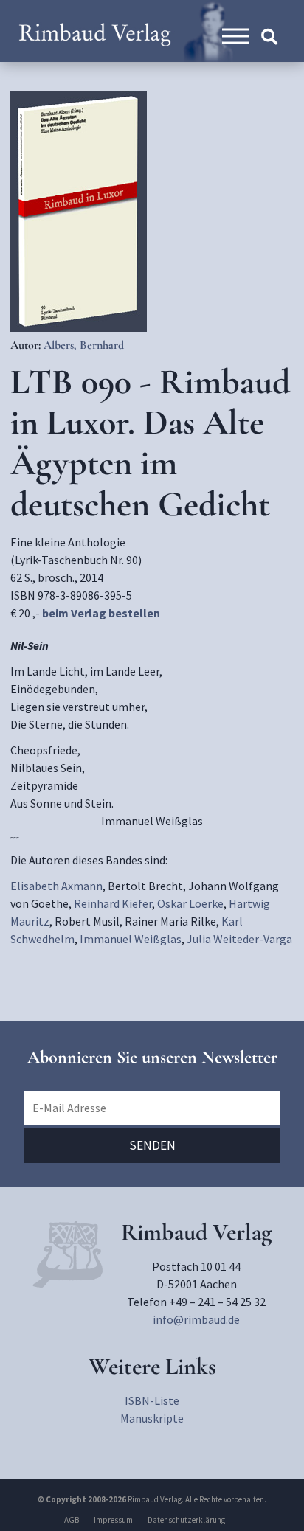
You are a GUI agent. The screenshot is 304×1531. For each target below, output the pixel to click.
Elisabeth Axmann (56, 885)
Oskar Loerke (190, 903)
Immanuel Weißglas (131, 938)
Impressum (113, 1520)
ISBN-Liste (152, 1400)
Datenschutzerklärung (186, 1520)
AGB (71, 1520)
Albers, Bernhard (84, 345)
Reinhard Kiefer (113, 903)
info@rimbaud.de (196, 1319)
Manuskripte (152, 1418)
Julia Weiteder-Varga (239, 938)
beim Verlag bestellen (101, 612)
